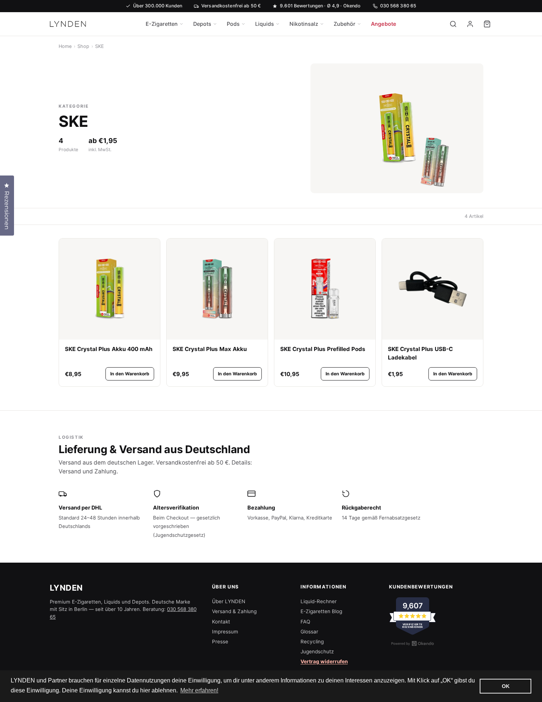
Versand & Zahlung (234, 611)
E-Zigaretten (162, 24)
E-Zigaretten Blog (321, 611)
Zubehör (344, 24)
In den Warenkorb (129, 373)
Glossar (309, 632)
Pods (233, 24)
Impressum (225, 632)
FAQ (305, 622)
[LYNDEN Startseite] (68, 24)
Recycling (312, 641)
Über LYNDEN (228, 601)
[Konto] (470, 24)
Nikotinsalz (303, 24)
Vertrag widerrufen (324, 661)
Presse (220, 641)
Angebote (383, 24)
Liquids (264, 24)
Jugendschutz (317, 651)
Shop (83, 46)
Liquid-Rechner (318, 601)
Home (65, 46)
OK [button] (506, 686)
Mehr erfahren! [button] (199, 690)
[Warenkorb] (487, 24)
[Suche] (453, 24)
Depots (202, 24)
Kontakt (221, 622)
